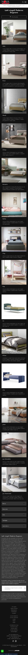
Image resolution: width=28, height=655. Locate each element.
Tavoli (14, 620)
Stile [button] (4, 514)
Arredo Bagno (14, 631)
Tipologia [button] (5, 520)
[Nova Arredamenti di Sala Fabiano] (5, 2)
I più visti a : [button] (6, 526)
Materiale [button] (5, 509)
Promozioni (14, 611)
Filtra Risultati (14, 17)
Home (4, 5)
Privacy (2, 654)
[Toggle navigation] (25, 2)
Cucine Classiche (14, 617)
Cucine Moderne (14, 616)
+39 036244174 (15, 637)
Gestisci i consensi (13, 654)
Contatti (14, 613)
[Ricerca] (23, 2)
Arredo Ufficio (14, 628)
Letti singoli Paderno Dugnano (16, 6)
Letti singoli (18, 5)
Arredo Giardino (14, 630)
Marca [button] (4, 503)
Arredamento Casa (11, 5)
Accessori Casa (14, 626)
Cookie (6, 654)
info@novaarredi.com (16, 638)
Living (14, 619)
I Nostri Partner (14, 608)
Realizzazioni (14, 610)
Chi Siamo (14, 606)
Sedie (14, 622)
